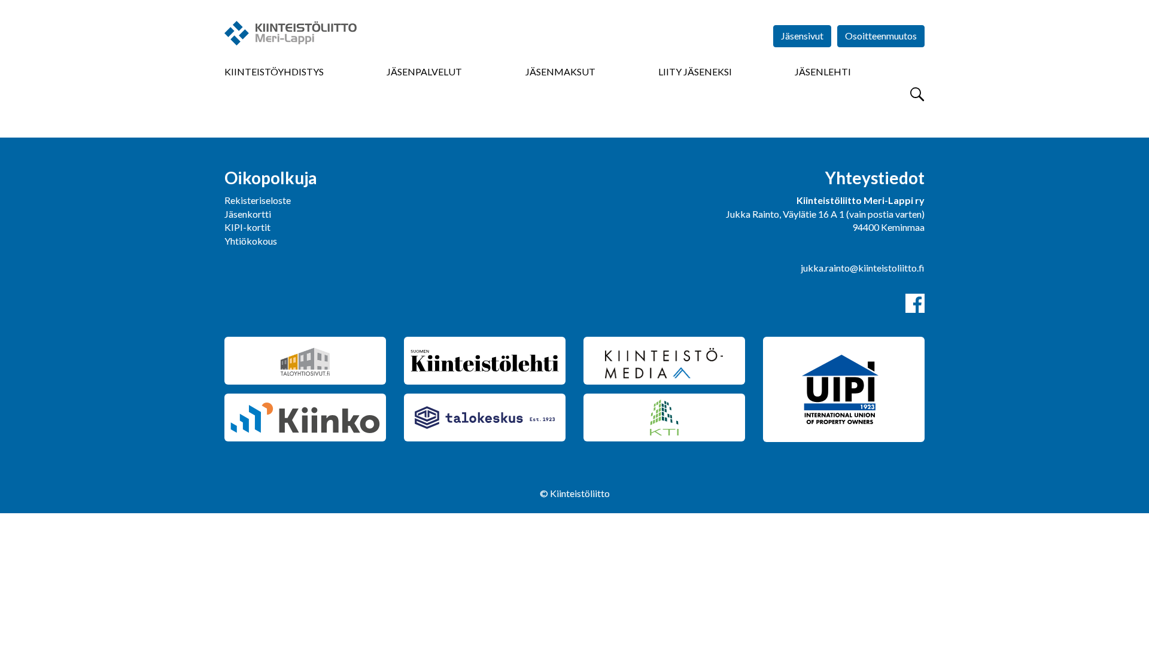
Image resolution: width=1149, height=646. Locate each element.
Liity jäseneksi (695, 71)
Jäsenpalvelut (424, 71)
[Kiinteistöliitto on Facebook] (915, 303)
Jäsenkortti (247, 214)
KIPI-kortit (247, 227)
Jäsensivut (802, 35)
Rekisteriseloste (257, 200)
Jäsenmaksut (560, 71)
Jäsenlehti (823, 71)
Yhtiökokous (250, 240)
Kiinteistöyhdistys (274, 71)
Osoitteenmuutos (881, 35)
